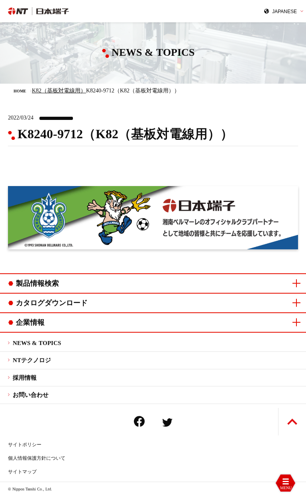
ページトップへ (292, 421)
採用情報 (25, 377)
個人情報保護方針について (36, 458)
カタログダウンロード (52, 303)
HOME (20, 91)
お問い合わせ (31, 395)
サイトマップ (22, 471)
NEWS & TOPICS (37, 343)
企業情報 (30, 322)
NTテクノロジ (32, 360)
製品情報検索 (37, 283)
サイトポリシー (24, 444)
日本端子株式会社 (77, 11)
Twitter (167, 422)
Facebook (139, 421)
